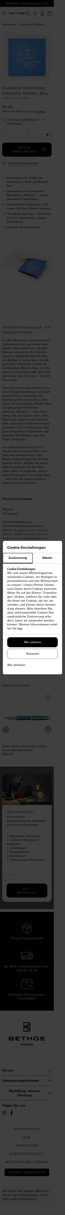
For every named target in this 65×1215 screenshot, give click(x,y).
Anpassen (32, 653)
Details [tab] (47, 558)
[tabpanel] (32, 598)
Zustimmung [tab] (17, 558)
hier (20, 628)
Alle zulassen (32, 642)
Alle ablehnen (16, 665)
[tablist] (32, 558)
